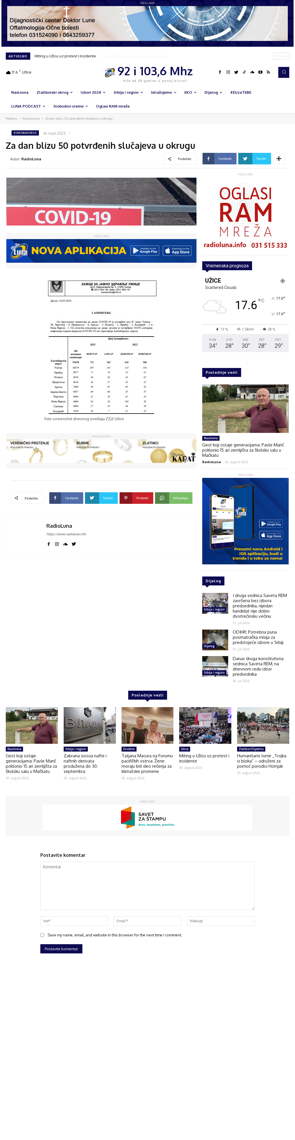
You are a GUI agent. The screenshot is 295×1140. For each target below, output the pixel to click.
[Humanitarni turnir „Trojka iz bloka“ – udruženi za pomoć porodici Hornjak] (263, 725)
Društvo (129, 749)
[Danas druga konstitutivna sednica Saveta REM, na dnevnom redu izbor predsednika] (215, 666)
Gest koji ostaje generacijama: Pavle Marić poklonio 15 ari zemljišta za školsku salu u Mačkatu (243, 450)
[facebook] (48, 543)
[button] (283, 72)
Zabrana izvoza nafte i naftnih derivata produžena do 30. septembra (85, 763)
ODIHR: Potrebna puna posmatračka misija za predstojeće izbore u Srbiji (258, 637)
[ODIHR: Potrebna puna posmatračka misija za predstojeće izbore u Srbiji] (215, 640)
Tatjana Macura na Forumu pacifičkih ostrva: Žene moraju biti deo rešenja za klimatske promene (147, 763)
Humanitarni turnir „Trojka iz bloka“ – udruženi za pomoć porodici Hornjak (98, 56)
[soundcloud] (65, 543)
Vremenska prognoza (227, 265)
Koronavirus (31, 119)
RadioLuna (31, 159)
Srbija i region (214, 609)
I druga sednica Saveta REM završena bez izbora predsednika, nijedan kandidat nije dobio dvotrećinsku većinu (260, 606)
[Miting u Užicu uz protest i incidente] (205, 725)
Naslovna (211, 438)
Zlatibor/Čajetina (251, 749)
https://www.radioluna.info (66, 534)
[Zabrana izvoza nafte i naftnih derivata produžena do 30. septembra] (90, 725)
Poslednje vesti (222, 372)
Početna (11, 119)
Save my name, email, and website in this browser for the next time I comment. (115, 935)
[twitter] (74, 543)
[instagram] (57, 543)
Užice (184, 749)
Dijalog (209, 646)
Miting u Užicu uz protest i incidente (204, 758)
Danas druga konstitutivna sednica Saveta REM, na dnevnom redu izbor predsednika (258, 666)
